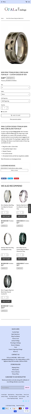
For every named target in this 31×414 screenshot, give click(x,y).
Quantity (3, 105)
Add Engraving (4, 98)
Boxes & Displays (15, 345)
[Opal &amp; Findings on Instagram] (28, 401)
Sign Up (27, 387)
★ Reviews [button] (29, 208)
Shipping (3, 80)
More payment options (15, 119)
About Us (15, 351)
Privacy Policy (15, 374)
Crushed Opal (15, 332)
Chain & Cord (15, 338)
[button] (4, 221)
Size (2, 84)
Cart (29, 1)
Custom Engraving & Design (15, 349)
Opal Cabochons (15, 334)
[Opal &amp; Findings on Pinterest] (26, 401)
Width (2, 91)
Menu (4, 1)
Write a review (14, 170)
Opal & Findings (12, 405)
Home (2, 18)
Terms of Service (15, 372)
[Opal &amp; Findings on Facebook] (23, 401)
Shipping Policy (15, 367)
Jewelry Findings (15, 340)
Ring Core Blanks (15, 336)
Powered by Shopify (20, 405)
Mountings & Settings (15, 343)
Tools (15, 347)
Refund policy (15, 369)
